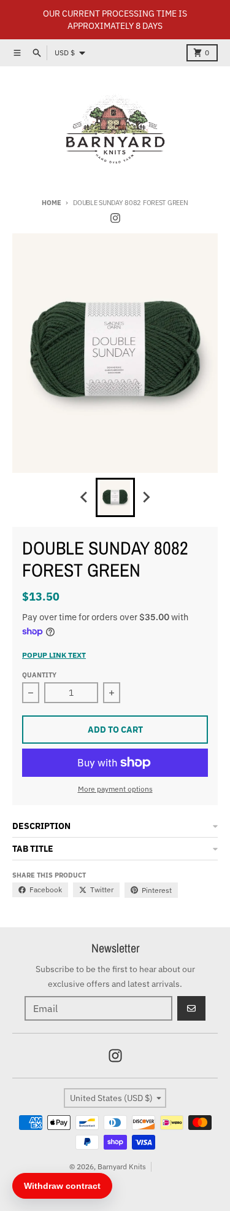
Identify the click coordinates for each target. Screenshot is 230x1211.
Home (51, 202)
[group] (115, 497)
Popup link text (54, 655)
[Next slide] (146, 497)
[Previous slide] (84, 497)
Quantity (39, 675)
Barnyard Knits (122, 1166)
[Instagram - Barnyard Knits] (115, 218)
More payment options (115, 788)
